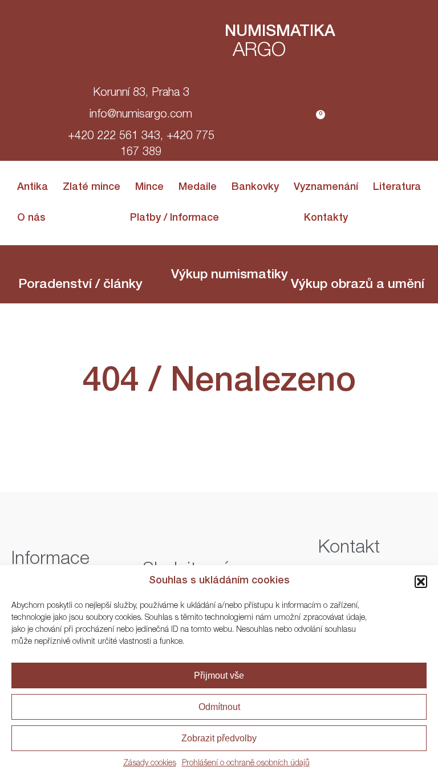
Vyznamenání (326, 187)
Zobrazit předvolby (219, 738)
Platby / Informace (174, 218)
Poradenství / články (80, 285)
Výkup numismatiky (229, 275)
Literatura (397, 187)
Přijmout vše (219, 675)
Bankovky (255, 187)
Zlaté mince (91, 187)
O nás (31, 218)
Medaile (198, 187)
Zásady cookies (149, 764)
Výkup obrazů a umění (357, 285)
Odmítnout (219, 707)
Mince (149, 187)
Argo (259, 52)
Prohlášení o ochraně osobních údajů (246, 764)
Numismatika (280, 32)
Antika (32, 187)
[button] (421, 581)
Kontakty (326, 218)
